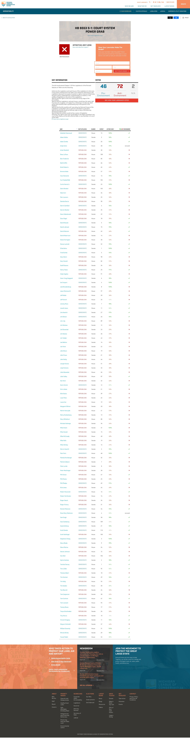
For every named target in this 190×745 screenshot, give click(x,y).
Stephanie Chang (65, 539)
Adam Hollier (64, 137)
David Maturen (64, 231)
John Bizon (63, 351)
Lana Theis (63, 398)
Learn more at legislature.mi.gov (95, 35)
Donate (183, 4)
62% (110, 299)
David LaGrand (64, 227)
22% (110, 257)
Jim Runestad (64, 329)
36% (110, 265)
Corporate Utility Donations (177, 11)
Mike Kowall (63, 432)
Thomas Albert (64, 573)
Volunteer (121, 701)
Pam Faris (63, 453)
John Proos (63, 355)
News (100, 698)
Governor (76, 706)
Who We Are (129, 6)
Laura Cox (63, 402)
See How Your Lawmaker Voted (117, 100)
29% (110, 201)
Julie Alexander (64, 372)
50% (110, 376)
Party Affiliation (82, 129)
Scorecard (78, 694)
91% (110, 270)
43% (110, 167)
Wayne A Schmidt (65, 624)
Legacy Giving (111, 716)
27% (110, 235)
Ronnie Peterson (65, 509)
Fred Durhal (63, 252)
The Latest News (100, 659)
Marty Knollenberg (65, 415)
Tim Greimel (64, 577)
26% (110, 440)
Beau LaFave (64, 154)
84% (110, 308)
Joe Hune (63, 346)
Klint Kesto (63, 393)
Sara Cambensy (64, 521)
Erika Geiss (63, 248)
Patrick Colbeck (64, 462)
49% (110, 291)
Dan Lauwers (64, 197)
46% (110, 231)
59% (110, 534)
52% (110, 163)
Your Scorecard (126, 11)
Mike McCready (64, 436)
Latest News (169, 6)
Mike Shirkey (64, 445)
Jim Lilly (62, 321)
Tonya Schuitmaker (65, 611)
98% (110, 278)
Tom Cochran (64, 598)
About (54, 694)
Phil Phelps (63, 483)
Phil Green (63, 474)
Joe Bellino (63, 342)
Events (121, 704)
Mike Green (63, 428)
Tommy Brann (64, 607)
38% (110, 193)
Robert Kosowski (65, 492)
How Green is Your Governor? (61, 661)
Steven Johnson (65, 551)
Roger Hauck (64, 500)
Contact (133, 694)
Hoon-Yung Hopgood (66, 278)
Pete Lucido (63, 466)
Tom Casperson (64, 594)
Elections (90, 694)
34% (110, 197)
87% (110, 385)
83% (110, 492)
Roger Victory (64, 504)
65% (110, 521)
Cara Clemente (64, 176)
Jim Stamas (63, 334)
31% (110, 180)
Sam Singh (63, 517)
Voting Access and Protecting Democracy (64, 715)
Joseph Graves (64, 363)
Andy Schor (63, 146)
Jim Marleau (63, 325)
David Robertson (65, 235)
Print (187, 17)
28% (110, 363)
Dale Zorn (63, 193)
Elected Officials (141, 11)
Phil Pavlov (63, 479)
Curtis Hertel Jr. (65, 184)
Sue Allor (63, 556)
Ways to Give (170, 2)
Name (61, 129)
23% (110, 479)
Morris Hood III (64, 449)
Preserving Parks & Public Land (64, 721)
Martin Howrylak (65, 410)
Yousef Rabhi (64, 637)
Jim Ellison (63, 316)
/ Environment (124, 129)
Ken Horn (63, 381)
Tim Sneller (63, 586)
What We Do (142, 6)
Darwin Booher (64, 210)
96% (110, 137)
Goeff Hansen (64, 265)
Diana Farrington (65, 240)
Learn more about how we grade (80, 47)
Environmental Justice (64, 726)
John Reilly (63, 359)
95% (110, 176)
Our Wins (88, 696)
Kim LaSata (63, 389)
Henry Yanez (64, 270)
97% (110, 146)
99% (110, 449)
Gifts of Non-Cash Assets (111, 710)
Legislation (153, 11)
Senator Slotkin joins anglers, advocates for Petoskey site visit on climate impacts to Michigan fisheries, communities (91, 654)
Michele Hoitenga (65, 423)
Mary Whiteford (65, 419)
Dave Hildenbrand (65, 214)
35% (110, 154)
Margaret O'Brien (65, 406)
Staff (53, 701)
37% (110, 334)
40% (110, 436)
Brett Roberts (64, 167)
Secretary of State (77, 714)
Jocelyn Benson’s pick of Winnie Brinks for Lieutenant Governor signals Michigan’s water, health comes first (90, 665)
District (101, 129)
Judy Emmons (64, 368)
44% (110, 381)
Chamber (93, 129)
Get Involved (156, 6)
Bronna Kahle (64, 171)
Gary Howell (64, 261)
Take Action (122, 698)
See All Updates (86, 685)
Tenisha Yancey (64, 564)
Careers (54, 707)
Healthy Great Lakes (64, 703)
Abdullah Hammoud (66, 133)
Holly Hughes (64, 274)
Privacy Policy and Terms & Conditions (134, 698)
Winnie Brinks (64, 632)
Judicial (162, 11)
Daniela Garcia (64, 201)
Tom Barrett (63, 590)
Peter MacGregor (65, 470)
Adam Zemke (64, 141)
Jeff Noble (63, 295)
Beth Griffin (63, 163)
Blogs (100, 701)
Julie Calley (63, 376)
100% (110, 133)
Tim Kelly (63, 581)
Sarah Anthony (64, 526)
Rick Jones (63, 487)
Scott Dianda (64, 530)
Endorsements (90, 699)
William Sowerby (65, 628)
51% (110, 261)
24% (110, 398)
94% (110, 205)
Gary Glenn (63, 257)
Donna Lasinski (64, 244)
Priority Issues (63, 695)
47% (110, 496)
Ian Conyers (63, 282)
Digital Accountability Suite (60, 658)
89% (110, 586)
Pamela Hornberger (66, 457)
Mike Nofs (63, 440)
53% (110, 321)
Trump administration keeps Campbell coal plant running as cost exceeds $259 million (91, 675)
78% (110, 615)
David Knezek (64, 222)
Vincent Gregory (65, 620)
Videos (101, 707)
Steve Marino (64, 547)
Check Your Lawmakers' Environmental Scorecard (59, 670)
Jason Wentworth (65, 291)
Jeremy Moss (64, 304)
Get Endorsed (90, 702)
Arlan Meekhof (64, 150)
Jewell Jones (64, 308)
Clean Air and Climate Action (64, 699)
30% (110, 342)
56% (110, 351)
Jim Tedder (63, 338)
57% (110, 171)
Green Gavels (55, 665)
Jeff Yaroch (63, 299)
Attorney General (76, 709)
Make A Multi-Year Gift (111, 703)
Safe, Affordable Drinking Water (64, 709)
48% (110, 158)
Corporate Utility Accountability (78, 698)
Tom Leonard (64, 603)
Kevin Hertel (64, 385)
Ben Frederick (64, 158)
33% (110, 150)
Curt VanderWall (65, 180)
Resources (102, 704)
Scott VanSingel (64, 534)
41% (110, 445)
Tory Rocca (63, 615)
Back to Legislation (9, 17)
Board (53, 704)
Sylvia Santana (64, 560)
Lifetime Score (110, 129)
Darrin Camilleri (65, 205)
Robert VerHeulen (65, 496)
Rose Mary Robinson (66, 513)
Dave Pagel (63, 218)
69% (110, 530)
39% (110, 218)
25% (110, 329)
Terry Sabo (63, 568)
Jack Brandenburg (65, 287)
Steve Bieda (63, 543)
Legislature (77, 703)
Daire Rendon (64, 188)
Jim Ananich (63, 312)
